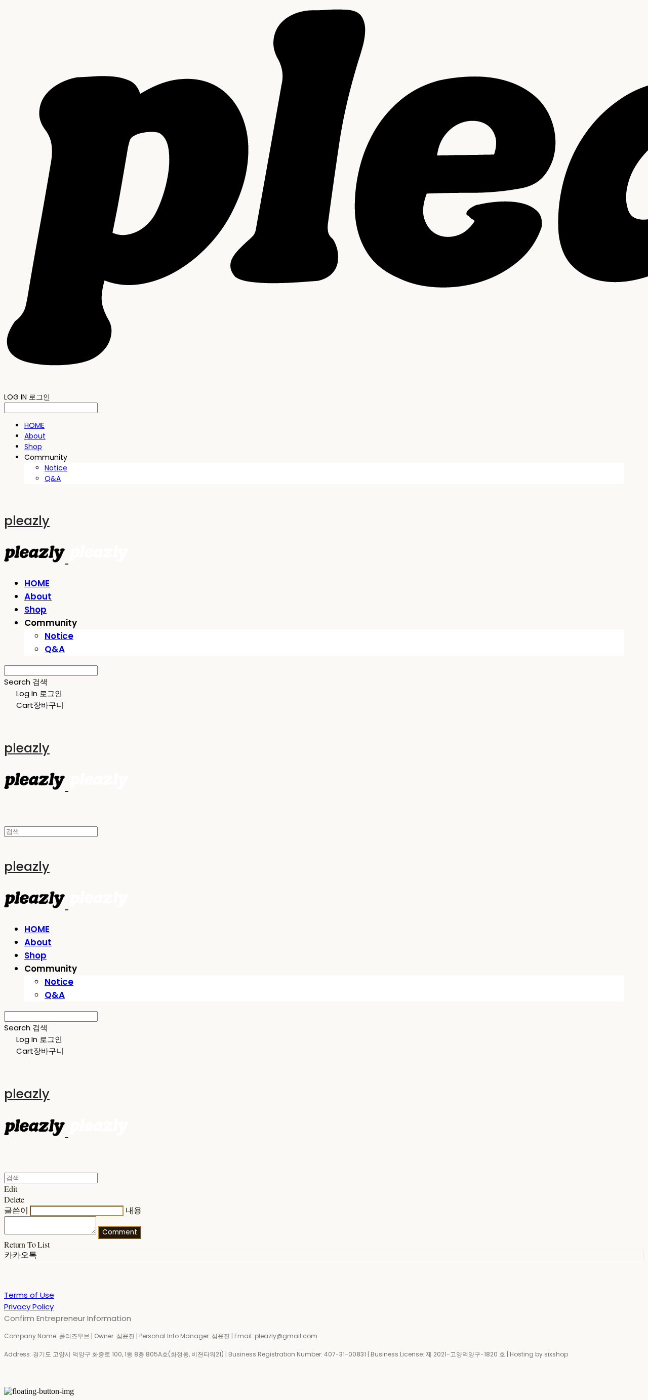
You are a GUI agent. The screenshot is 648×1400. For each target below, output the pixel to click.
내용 (134, 1210)
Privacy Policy (29, 1306)
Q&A (53, 478)
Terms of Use (29, 1295)
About (35, 436)
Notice (56, 468)
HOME (34, 425)
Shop (33, 447)
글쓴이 (16, 1210)
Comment (119, 1232)
